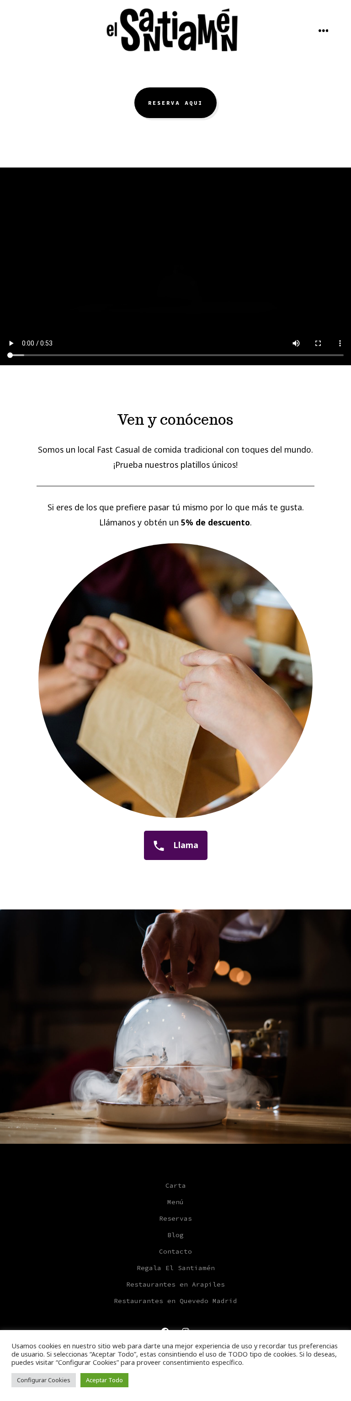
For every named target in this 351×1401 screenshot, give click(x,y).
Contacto (175, 1251)
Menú (175, 1202)
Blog (175, 1235)
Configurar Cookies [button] (43, 1380)
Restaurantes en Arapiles (175, 1284)
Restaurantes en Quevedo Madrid (175, 1301)
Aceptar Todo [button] (104, 1380)
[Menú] (323, 31)
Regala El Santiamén (176, 1268)
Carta (175, 1185)
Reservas (175, 1218)
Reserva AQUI (175, 103)
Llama (184, 844)
